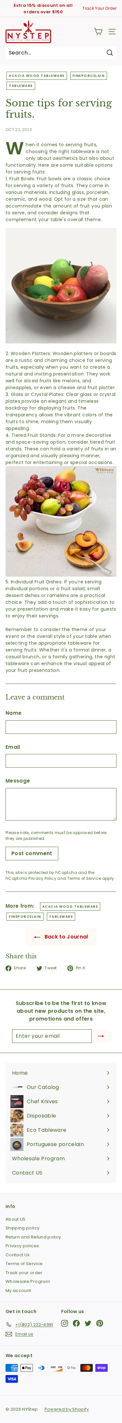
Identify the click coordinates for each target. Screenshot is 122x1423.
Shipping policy (22, 1228)
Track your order (24, 1273)
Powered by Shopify (67, 1409)
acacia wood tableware (37, 75)
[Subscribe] (101, 1036)
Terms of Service (84, 878)
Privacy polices (22, 1246)
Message (18, 780)
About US (16, 1219)
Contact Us (18, 1255)
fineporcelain (89, 75)
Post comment (31, 853)
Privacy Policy (42, 878)
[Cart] (98, 31)
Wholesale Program (28, 1281)
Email (13, 747)
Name (13, 713)
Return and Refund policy (33, 1237)
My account (18, 1290)
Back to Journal (65, 936)
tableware (21, 85)
